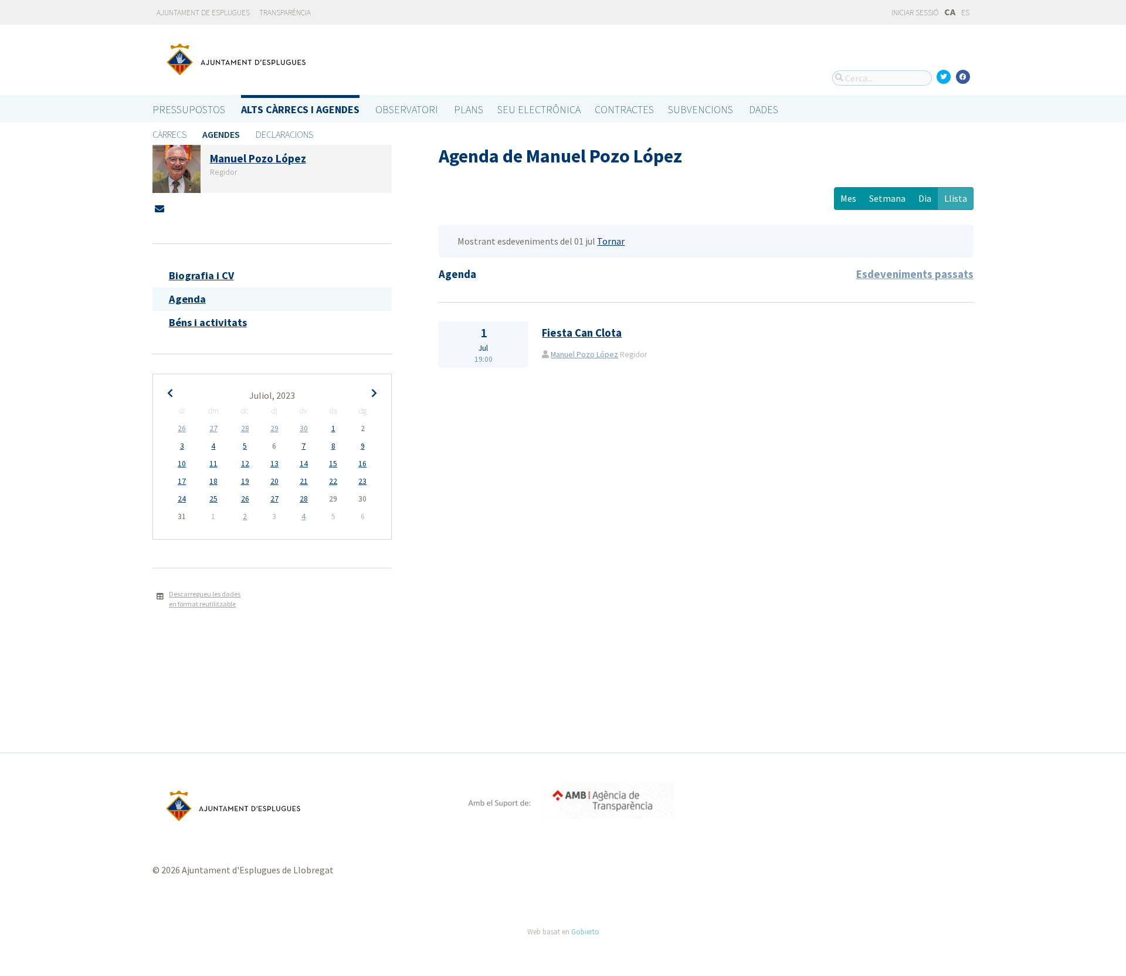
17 (182, 481)
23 (362, 481)
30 (304, 428)
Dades (763, 109)
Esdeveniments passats (915, 274)
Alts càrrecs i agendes (300, 109)
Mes (848, 198)
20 (274, 481)
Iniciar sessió (914, 13)
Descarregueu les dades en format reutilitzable (204, 598)
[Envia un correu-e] (159, 208)
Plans (468, 109)
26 (182, 428)
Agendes (221, 134)
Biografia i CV (201, 275)
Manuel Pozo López (584, 355)
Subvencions (700, 109)
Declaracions (284, 134)
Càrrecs (169, 134)
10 (182, 464)
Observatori (406, 109)
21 (304, 481)
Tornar (611, 241)
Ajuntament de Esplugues (203, 13)
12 (245, 464)
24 (182, 499)
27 (213, 428)
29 (274, 428)
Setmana (887, 198)
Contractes (624, 109)
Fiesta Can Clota (582, 333)
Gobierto (585, 931)
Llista (955, 198)
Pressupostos (188, 109)
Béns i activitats (208, 322)
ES (965, 13)
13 (274, 464)
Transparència (285, 13)
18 (213, 481)
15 (333, 464)
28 (245, 428)
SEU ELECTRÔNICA (539, 109)
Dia (924, 198)
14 (304, 464)
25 (213, 499)
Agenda (187, 299)
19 (245, 481)
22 (333, 481)
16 (362, 464)
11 (213, 464)
